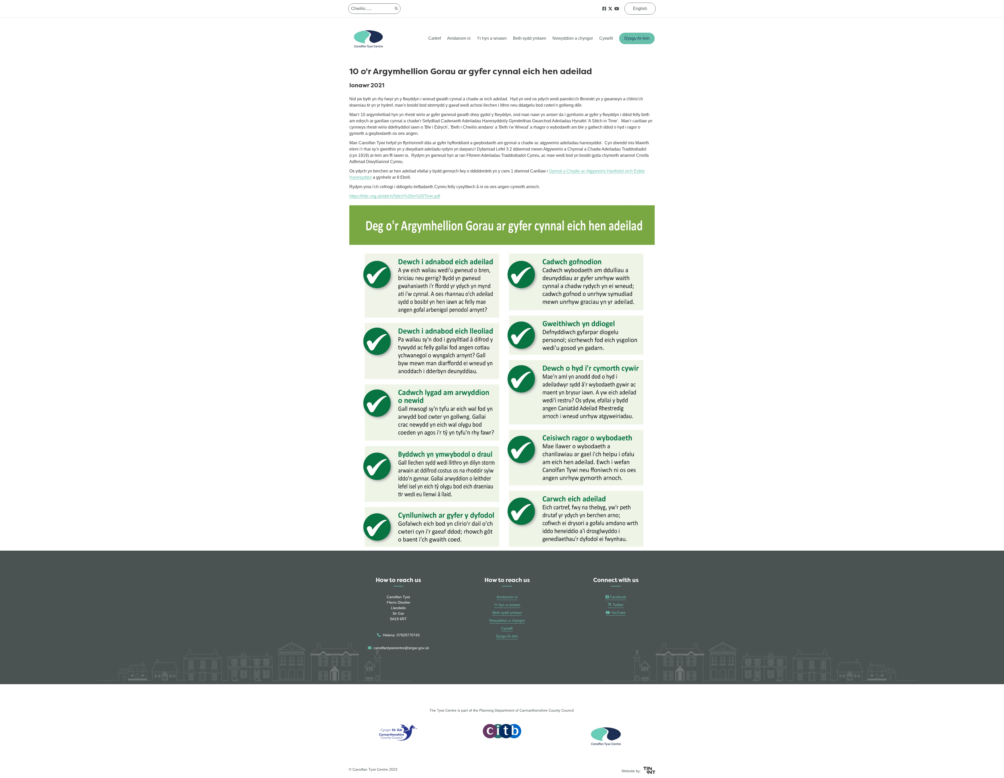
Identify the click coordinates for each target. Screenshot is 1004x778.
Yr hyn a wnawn (492, 38)
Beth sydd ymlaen (529, 38)
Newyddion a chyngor (572, 38)
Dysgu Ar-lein (636, 38)
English (640, 8)
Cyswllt (606, 38)
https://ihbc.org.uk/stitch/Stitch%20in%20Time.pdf (394, 196)
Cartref (434, 38)
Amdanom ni (459, 38)
